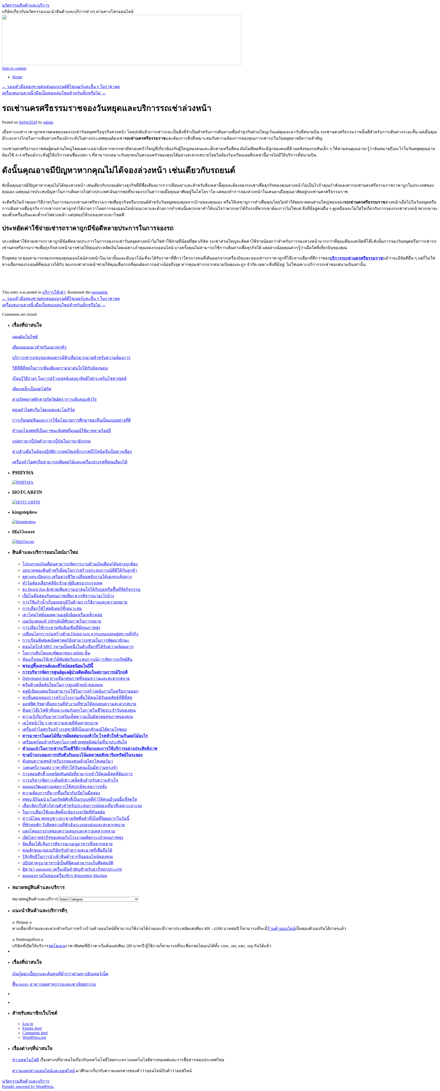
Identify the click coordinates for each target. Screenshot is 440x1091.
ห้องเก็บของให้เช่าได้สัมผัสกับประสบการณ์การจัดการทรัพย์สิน (77, 659)
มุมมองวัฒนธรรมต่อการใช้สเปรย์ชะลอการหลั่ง (64, 786)
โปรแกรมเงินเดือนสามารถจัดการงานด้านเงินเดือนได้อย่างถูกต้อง (80, 564)
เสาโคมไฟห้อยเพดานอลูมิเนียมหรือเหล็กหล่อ (62, 615)
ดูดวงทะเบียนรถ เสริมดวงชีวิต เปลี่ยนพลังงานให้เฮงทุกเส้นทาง (77, 577)
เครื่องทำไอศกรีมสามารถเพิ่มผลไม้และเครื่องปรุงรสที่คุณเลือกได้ (69, 462)
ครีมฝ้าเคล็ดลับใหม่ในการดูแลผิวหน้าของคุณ (62, 685)
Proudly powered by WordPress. (28, 1086)
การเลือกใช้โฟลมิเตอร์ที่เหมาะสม (52, 608)
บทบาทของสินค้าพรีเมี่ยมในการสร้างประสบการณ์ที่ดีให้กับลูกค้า (79, 570)
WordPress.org (34, 1037)
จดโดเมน (57, 946)
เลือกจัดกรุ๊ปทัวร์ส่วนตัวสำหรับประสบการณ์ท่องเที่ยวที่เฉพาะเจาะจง (82, 805)
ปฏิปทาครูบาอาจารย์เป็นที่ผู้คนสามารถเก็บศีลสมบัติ (67, 863)
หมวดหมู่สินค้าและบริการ (35, 899)
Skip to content (14, 68)
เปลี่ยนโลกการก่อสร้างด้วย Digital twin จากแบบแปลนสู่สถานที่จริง (80, 634)
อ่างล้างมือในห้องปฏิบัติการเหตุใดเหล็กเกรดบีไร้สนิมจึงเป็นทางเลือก (72, 451)
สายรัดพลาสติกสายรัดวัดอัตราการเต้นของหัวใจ (54, 399)
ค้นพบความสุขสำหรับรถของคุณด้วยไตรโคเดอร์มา (67, 761)
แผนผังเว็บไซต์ (25, 337)
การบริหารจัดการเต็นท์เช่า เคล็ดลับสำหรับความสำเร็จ (70, 780)
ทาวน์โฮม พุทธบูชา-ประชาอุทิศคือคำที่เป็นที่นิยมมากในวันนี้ (75, 818)
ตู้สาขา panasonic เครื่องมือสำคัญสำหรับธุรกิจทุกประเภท (72, 869)
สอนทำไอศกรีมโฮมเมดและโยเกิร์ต (43, 410)
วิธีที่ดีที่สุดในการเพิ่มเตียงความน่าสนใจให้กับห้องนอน (60, 368)
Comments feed (35, 1033)
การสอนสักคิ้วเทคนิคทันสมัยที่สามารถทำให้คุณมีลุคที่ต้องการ (77, 774)
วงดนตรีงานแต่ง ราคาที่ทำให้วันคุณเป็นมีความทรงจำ (70, 767)
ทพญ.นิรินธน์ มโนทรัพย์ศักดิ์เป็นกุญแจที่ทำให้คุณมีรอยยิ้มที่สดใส (79, 799)
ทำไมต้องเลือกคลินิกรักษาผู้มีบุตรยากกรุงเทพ (62, 583)
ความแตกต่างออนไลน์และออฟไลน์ (43, 1071)
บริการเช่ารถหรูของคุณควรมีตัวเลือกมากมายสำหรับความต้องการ (71, 357)
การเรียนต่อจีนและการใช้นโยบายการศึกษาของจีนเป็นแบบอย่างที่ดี (71, 420)
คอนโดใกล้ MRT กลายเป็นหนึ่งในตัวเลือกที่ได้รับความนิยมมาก (78, 646)
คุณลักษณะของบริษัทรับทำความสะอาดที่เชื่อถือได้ (67, 850)
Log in (27, 1024)
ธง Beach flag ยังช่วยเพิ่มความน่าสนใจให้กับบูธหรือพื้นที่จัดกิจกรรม (81, 589)
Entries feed (32, 1028)
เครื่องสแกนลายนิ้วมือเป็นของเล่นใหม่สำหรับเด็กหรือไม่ (54, 93)
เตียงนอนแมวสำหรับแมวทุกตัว (39, 347)
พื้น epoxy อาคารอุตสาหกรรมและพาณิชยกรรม (54, 984)
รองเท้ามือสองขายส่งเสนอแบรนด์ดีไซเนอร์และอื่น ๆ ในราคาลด (61, 86)
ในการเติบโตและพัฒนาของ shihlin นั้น (56, 653)
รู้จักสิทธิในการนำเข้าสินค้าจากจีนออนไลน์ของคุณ (67, 856)
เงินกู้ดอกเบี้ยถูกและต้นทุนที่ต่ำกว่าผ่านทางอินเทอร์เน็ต (60, 974)
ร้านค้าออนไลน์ (281, 928)
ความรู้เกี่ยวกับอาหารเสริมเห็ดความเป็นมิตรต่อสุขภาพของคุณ (77, 716)
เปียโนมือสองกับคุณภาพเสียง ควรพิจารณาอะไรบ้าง (68, 596)
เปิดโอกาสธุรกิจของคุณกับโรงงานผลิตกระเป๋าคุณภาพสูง (72, 837)
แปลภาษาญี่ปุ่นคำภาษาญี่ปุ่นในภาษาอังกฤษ (51, 441)
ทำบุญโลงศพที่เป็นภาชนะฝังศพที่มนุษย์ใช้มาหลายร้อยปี (61, 430)
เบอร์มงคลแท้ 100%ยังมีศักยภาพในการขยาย (61, 621)
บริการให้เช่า (53, 292)
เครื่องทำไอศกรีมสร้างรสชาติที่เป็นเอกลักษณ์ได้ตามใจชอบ (74, 729)
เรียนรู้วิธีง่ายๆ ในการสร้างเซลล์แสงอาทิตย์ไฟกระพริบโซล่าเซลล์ (69, 378)
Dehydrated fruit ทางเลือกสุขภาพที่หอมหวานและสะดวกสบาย (76, 678)
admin (48, 122)
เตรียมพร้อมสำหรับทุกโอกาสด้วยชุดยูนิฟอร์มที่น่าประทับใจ (74, 742)
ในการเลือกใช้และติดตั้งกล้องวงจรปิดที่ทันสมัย (63, 812)
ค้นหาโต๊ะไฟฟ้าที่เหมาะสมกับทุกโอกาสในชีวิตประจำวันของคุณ (79, 710)
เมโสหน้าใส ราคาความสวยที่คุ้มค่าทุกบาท (60, 723)
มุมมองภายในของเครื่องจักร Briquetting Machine (64, 875)
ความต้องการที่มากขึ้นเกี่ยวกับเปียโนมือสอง (61, 793)
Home (17, 77)
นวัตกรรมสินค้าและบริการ (25, 5)
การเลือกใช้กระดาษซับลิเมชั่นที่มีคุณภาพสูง (61, 627)
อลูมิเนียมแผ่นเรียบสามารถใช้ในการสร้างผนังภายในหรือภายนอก (80, 691)
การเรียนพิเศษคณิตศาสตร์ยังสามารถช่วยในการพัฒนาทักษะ (75, 640)
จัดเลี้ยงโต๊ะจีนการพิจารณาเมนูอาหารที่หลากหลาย (67, 844)
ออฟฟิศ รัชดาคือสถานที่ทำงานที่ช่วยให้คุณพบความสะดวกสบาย (79, 704)
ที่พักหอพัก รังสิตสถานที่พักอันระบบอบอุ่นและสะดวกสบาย (73, 825)
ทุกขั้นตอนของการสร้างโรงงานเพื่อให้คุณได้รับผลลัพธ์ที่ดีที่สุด (77, 697)
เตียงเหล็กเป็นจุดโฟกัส (31, 389)
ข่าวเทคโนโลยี (25, 1060)
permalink (99, 292)
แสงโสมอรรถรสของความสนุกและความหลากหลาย (68, 831)
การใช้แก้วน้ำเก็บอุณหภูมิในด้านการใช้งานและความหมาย (74, 602)
